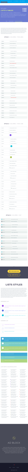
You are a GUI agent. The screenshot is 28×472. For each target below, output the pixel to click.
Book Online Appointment (4, 2)
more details (14, 275)
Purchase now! (14, 271)
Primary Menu (26, 4)
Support (10, 467)
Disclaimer (18, 467)
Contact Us (14, 467)
